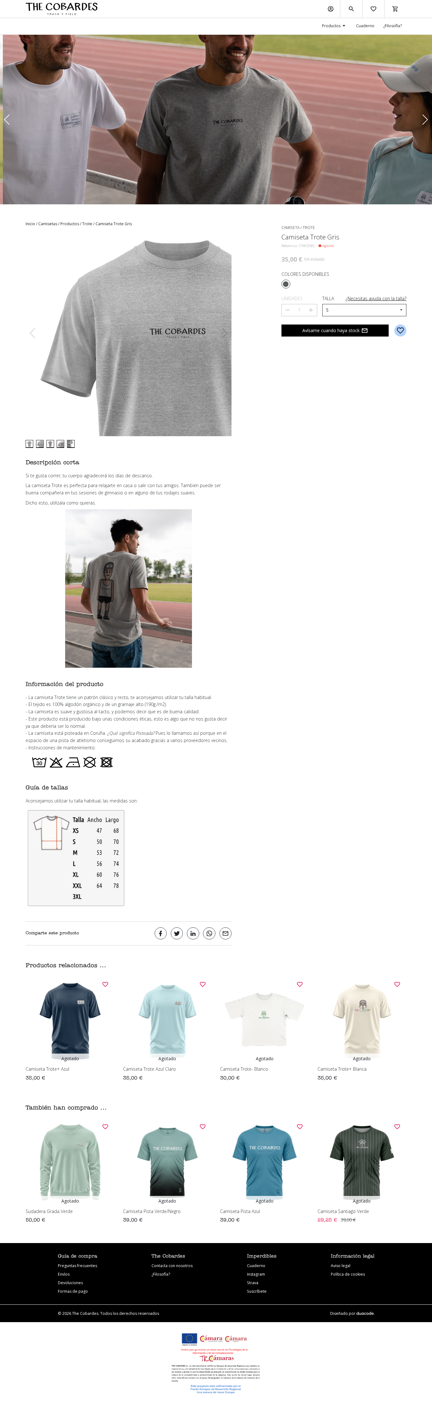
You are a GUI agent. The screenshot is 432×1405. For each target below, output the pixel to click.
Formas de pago (73, 1291)
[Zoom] (128, 333)
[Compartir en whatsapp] (209, 933)
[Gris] (285, 284)
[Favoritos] (373, 9)
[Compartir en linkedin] (193, 933)
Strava (252, 1282)
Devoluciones (70, 1282)
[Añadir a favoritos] (400, 331)
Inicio (30, 223)
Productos (331, 25)
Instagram (256, 1274)
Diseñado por (343, 1313)
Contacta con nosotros (172, 1265)
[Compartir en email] (225, 933)
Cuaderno (365, 25)
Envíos (64, 1274)
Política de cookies (348, 1274)
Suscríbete (257, 1291)
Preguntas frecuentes (77, 1265)
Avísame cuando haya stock (331, 330)
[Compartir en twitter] (177, 933)
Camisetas (47, 223)
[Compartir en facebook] (161, 933)
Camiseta (290, 227)
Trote (87, 223)
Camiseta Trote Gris (114, 223)
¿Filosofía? (392, 25)
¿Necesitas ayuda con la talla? (376, 298)
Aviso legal (340, 1265)
